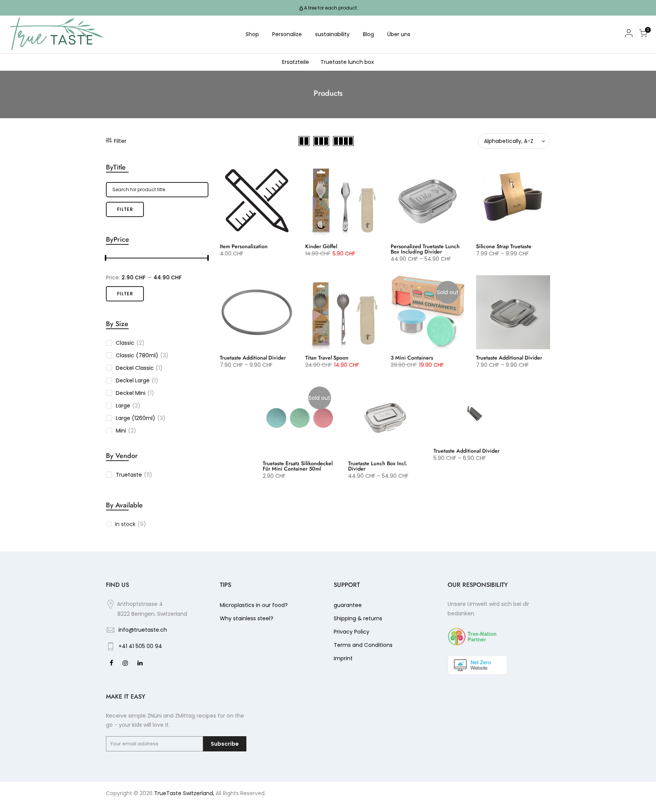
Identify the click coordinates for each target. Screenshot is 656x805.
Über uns (398, 34)
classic (130, 343)
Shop (252, 34)
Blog (368, 34)
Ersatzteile (295, 62)
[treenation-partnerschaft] (472, 636)
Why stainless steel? (246, 618)
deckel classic (139, 368)
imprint (343, 658)
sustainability (332, 34)
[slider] (105, 259)
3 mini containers (412, 357)
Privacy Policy (351, 631)
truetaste (134, 475)
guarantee (348, 605)
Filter (120, 141)
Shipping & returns (358, 618)
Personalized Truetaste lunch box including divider (425, 248)
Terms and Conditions (363, 645)
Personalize (287, 34)
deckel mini (135, 393)
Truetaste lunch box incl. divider (377, 466)
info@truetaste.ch (142, 630)
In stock (130, 524)
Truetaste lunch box (347, 62)
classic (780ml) (142, 355)
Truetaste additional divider (253, 357)
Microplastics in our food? (254, 605)
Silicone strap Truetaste (503, 246)
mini (126, 430)
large (128, 405)
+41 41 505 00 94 (140, 646)
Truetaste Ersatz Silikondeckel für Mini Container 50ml (298, 466)
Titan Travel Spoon (326, 357)
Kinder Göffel (321, 246)
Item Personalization (244, 246)
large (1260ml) (141, 418)
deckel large (137, 380)
